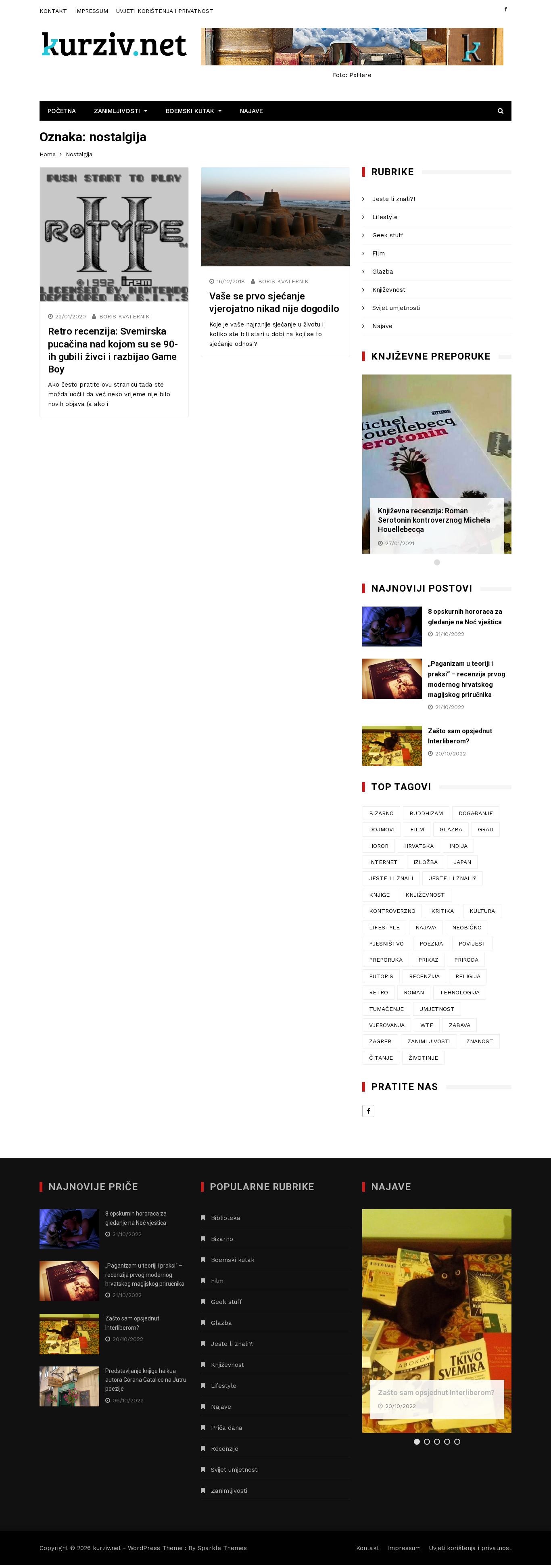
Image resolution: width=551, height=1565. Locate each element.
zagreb (380, 1041)
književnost (425, 894)
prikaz (428, 959)
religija (467, 976)
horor (378, 846)
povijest (472, 943)
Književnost (388, 289)
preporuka (386, 959)
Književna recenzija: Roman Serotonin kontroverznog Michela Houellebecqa (434, 520)
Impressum (91, 11)
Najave (251, 111)
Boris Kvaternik (124, 316)
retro (378, 992)
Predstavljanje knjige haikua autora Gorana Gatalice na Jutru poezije (145, 1380)
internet (383, 862)
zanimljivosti (429, 1041)
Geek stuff (387, 235)
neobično (467, 927)
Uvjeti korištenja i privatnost (164, 11)
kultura (482, 911)
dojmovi (381, 829)
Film (378, 253)
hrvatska (419, 846)
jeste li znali (391, 878)
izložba (425, 862)
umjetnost (437, 1009)
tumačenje (386, 1009)
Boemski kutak (190, 111)
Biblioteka (225, 1218)
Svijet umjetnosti (396, 308)
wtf (426, 1025)
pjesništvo (386, 943)
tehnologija (460, 992)
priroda (466, 959)
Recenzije (224, 1448)
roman (414, 992)
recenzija (424, 976)
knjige (379, 894)
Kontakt (53, 11)
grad (485, 829)
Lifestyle (385, 217)
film (417, 829)
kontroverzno (392, 911)
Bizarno (222, 1239)
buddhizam (426, 813)
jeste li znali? (452, 878)
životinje (423, 1057)
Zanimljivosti (117, 111)
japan (462, 862)
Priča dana (226, 1427)
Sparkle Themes (222, 1548)
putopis (381, 976)
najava (425, 927)
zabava (459, 1025)
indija (458, 846)
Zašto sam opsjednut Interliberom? (436, 1392)
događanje (476, 813)
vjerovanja (387, 1025)
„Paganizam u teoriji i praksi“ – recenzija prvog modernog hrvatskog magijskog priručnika (144, 1274)
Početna (62, 111)
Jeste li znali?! (393, 199)
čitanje (381, 1057)
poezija (431, 943)
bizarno (381, 813)
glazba (451, 829)
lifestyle (384, 927)
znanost (479, 1041)
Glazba (382, 271)
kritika (442, 911)
